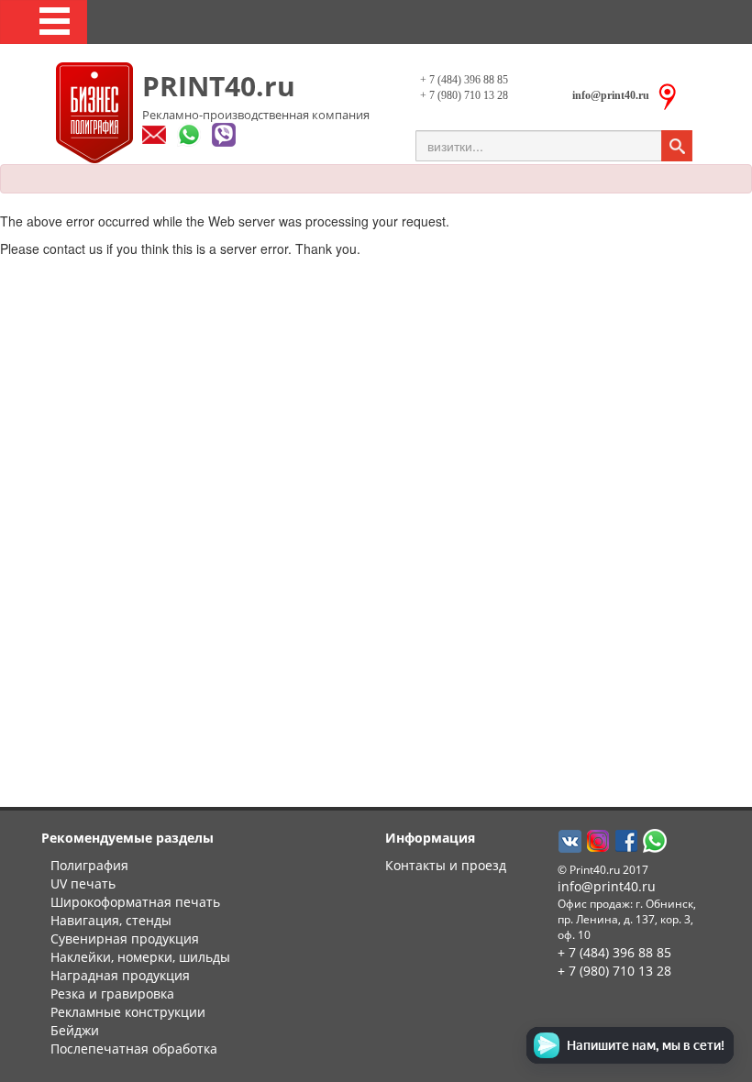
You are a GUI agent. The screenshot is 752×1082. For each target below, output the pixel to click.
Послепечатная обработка (133, 1048)
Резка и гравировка (112, 993)
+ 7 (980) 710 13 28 (464, 95)
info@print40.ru (607, 886)
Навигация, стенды (110, 920)
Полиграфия (89, 865)
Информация (430, 837)
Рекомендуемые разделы (127, 837)
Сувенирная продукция (124, 938)
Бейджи (74, 1030)
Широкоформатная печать (135, 902)
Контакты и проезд (445, 865)
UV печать (83, 883)
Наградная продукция (120, 975)
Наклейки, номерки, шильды (140, 957)
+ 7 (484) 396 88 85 (464, 79)
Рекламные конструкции (127, 1012)
